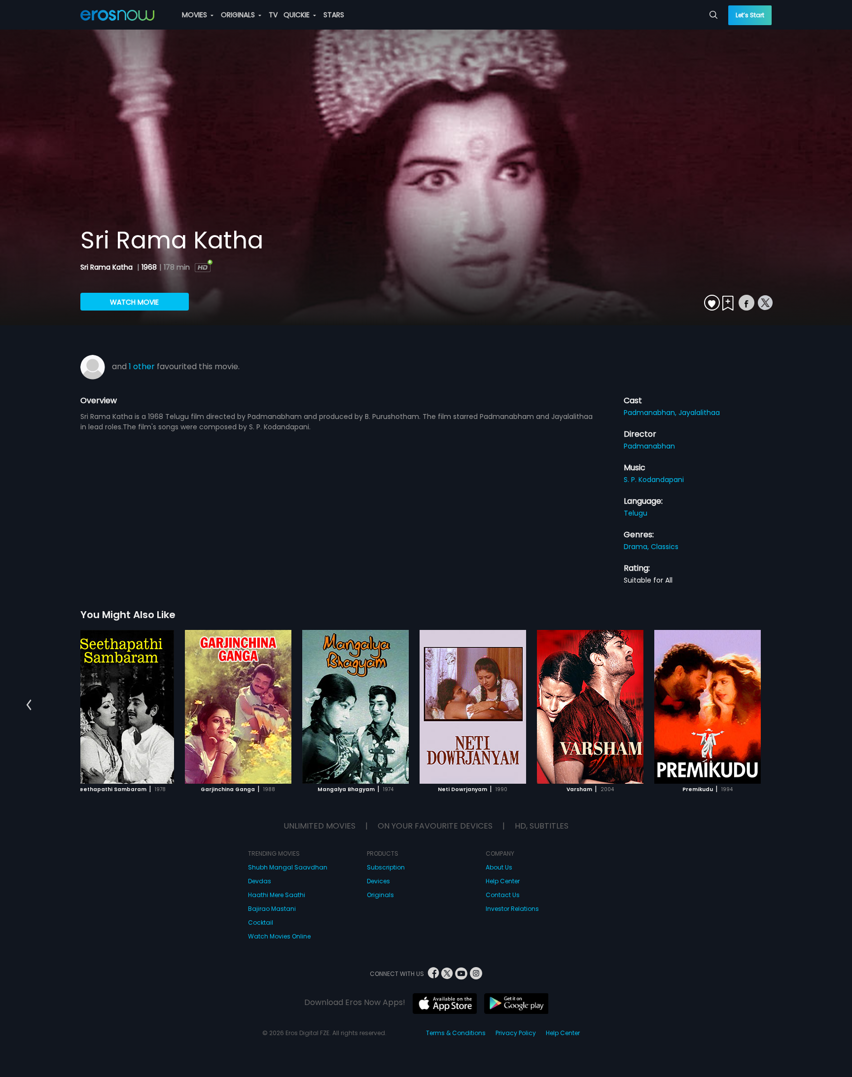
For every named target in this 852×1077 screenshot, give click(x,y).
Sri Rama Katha (107, 267)
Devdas (259, 881)
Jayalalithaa (699, 412)
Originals (380, 895)
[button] (29, 705)
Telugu (635, 513)
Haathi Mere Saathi (276, 895)
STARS (333, 15)
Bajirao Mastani (272, 908)
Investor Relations (512, 908)
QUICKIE (298, 15)
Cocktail (260, 922)
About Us (499, 867)
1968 (149, 267)
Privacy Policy (516, 1033)
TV (273, 15)
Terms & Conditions (456, 1033)
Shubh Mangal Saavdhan (287, 867)
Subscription (386, 867)
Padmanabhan (649, 446)
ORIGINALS (239, 15)
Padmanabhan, (651, 412)
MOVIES (195, 15)
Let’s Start (750, 15)
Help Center (503, 881)
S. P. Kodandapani (654, 480)
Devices (378, 881)
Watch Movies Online (279, 936)
